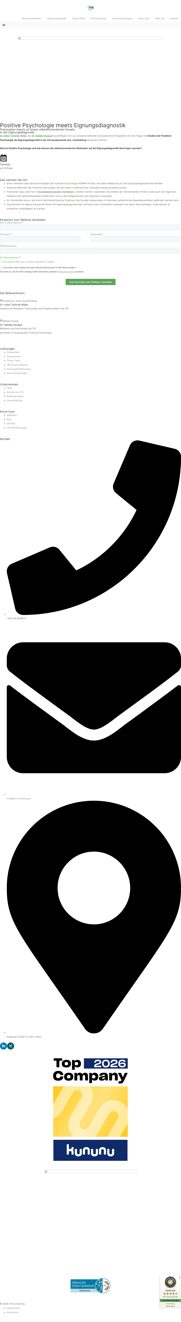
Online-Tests (78, 18)
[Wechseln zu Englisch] (4, 25)
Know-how (143, 18)
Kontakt (174, 18)
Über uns (160, 18)
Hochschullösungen (122, 18)
